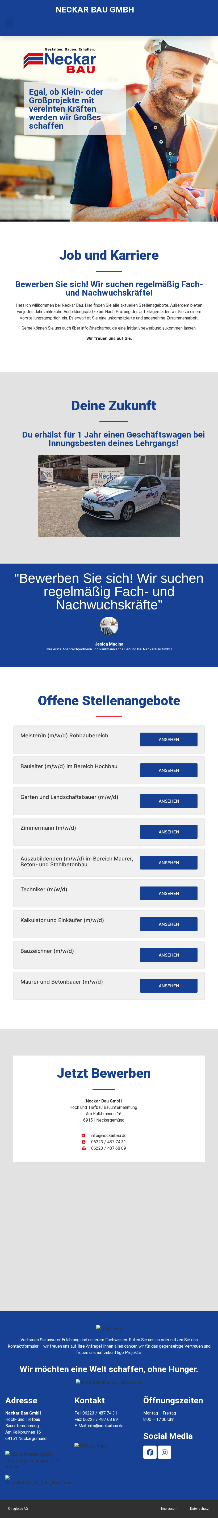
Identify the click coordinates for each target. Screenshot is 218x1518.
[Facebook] (150, 1452)
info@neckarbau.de (106, 1425)
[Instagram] (164, 1452)
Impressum (169, 1509)
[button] (9, 23)
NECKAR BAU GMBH (95, 10)
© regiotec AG (18, 1509)
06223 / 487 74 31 (99, 1413)
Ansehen (169, 739)
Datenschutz (199, 1509)
